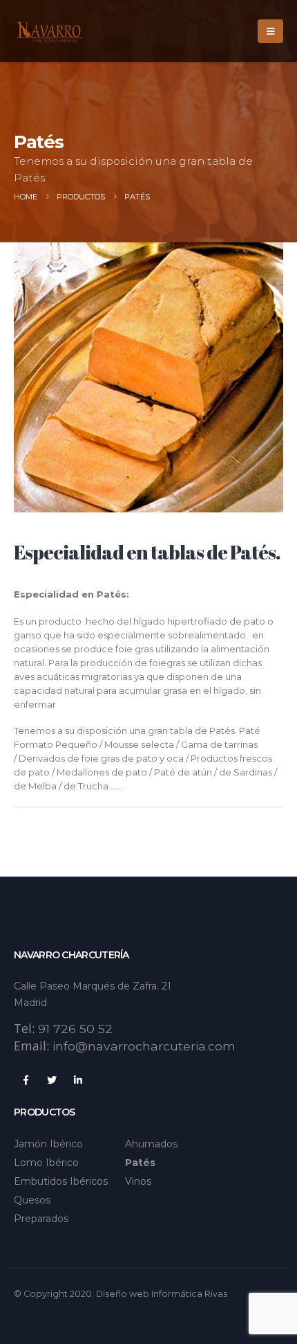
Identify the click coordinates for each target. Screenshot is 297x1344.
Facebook (25, 1080)
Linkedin (78, 1080)
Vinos (138, 1181)
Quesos (32, 1200)
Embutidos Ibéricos (61, 1181)
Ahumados (151, 1144)
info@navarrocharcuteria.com (144, 1046)
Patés (140, 1162)
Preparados (41, 1218)
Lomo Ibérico (46, 1162)
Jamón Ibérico (48, 1144)
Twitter (51, 1080)
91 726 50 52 (75, 1028)
